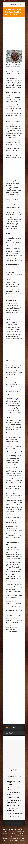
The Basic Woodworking (14, 770)
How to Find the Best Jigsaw (14, 816)
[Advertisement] (14, 35)
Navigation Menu (14, 4)
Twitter (12, 733)
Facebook (9, 733)
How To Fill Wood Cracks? (13, 805)
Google (7, 733)
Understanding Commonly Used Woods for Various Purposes (13, 782)
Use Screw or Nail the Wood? (14, 797)
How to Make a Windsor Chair (14, 813)
